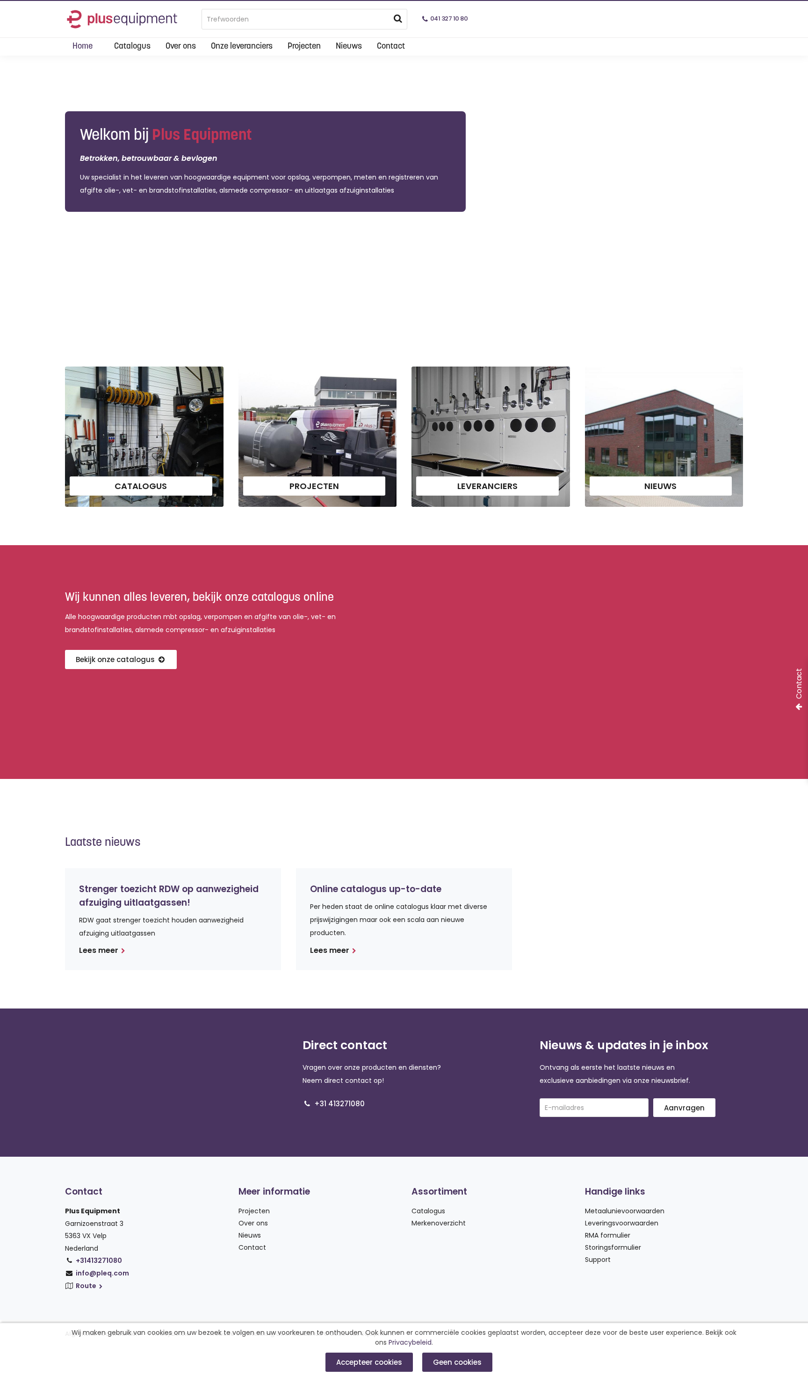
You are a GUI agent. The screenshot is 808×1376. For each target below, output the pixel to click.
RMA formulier (607, 1235)
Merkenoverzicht (438, 1223)
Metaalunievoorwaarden (624, 1211)
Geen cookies (457, 1362)
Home (82, 47)
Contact (391, 47)
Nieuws (349, 47)
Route (87, 1285)
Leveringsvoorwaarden (621, 1223)
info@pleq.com (102, 1273)
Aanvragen (684, 1108)
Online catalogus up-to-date (375, 889)
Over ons (181, 47)
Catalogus (132, 47)
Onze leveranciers (242, 47)
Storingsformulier (613, 1247)
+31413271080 (99, 1260)
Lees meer (98, 950)
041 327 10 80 (449, 18)
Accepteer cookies (369, 1362)
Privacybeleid (410, 1342)
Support (598, 1259)
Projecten (304, 47)
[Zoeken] (398, 18)
